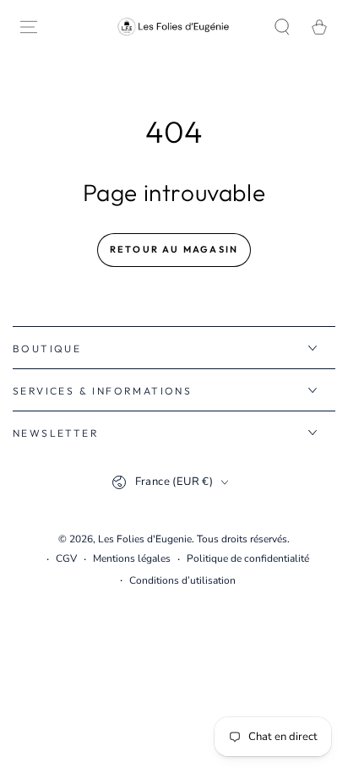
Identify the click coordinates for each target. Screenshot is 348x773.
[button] (282, 27)
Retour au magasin (174, 249)
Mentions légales (132, 558)
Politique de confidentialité (248, 558)
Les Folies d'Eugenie (145, 539)
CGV (66, 558)
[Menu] (28, 27)
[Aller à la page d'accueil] (174, 26)
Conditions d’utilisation (182, 580)
